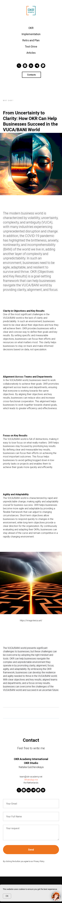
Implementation (31, 34)
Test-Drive (31, 46)
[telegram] (37, 65)
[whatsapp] (43, 65)
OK (7, 896)
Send (31, 849)
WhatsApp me (31, 779)
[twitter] (19, 65)
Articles (31, 52)
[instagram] (25, 65)
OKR (31, 28)
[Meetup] (43, 790)
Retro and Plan (31, 40)
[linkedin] (31, 65)
